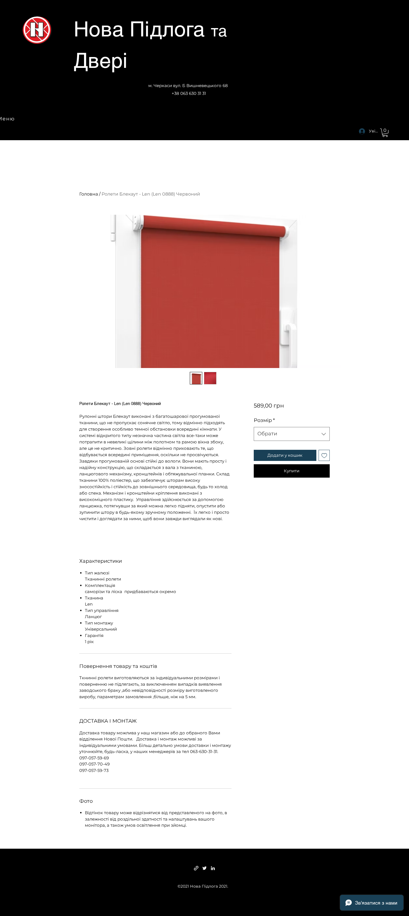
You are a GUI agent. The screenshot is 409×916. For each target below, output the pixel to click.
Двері (100, 60)
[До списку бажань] (324, 455)
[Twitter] (204, 868)
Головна (88, 194)
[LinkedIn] (213, 868)
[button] (385, 133)
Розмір (264, 420)
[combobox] (292, 434)
